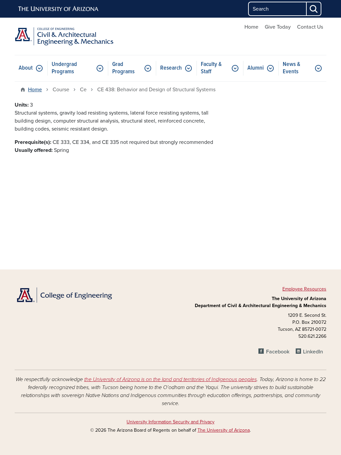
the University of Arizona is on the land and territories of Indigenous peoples (170, 379)
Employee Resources (304, 289)
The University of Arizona (223, 430)
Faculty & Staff (211, 68)
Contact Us (310, 27)
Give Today (278, 27)
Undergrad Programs (64, 68)
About (26, 68)
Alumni (255, 68)
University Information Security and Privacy (170, 422)
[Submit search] (314, 9)
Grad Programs (123, 68)
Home (251, 27)
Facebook (277, 351)
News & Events (291, 68)
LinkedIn (313, 351)
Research (171, 68)
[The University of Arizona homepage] (59, 9)
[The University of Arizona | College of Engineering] (64, 294)
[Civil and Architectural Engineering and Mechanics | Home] (64, 36)
